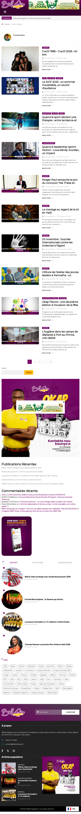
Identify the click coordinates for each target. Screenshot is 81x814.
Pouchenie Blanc (49, 58)
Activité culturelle (50, 298)
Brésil (60, 666)
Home (7, 24)
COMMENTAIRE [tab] (65, 563)
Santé (55, 113)
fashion (53, 675)
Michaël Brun (26, 688)
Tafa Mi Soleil (52, 693)
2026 (5, 666)
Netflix (37, 688)
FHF (5, 679)
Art (44, 78)
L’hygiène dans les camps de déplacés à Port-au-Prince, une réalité (60, 334)
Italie (66, 679)
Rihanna (6, 693)
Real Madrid (67, 688)
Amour (21, 666)
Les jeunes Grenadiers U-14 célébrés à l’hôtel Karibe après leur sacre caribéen (30, 476)
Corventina (29, 670)
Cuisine (15, 675)
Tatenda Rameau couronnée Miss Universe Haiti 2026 (21, 480)
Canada (69, 666)
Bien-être (46, 113)
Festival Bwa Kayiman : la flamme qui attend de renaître (22, 472)
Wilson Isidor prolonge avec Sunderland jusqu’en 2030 (31, 18)
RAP (57, 688)
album (13, 666)
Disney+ (24, 675)
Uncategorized (48, 143)
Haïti (42, 679)
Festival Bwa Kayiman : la (28, 781)
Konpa (33, 684)
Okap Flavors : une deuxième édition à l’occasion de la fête (60, 303)
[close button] (63, 402)
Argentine (31, 666)
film (18, 679)
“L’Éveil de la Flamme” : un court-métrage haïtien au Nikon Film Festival (46, 502)
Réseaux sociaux (38, 693)
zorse (4, 495)
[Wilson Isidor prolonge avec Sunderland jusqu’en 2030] (9, 768)
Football (28, 574)
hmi (48, 679)
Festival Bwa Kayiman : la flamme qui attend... (44, 599)
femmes (62, 675)
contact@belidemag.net (14, 744)
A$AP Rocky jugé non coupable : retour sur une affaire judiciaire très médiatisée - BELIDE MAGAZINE (39, 509)
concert (19, 670)
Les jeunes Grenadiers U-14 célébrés (27, 795)
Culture (51, 78)
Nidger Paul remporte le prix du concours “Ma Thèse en (60, 181)
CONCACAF (7, 670)
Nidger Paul (47, 688)
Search (4, 368)
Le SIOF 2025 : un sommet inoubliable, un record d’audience (58, 85)
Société (45, 47)
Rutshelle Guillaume (20, 693)
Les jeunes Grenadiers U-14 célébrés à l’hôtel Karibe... (48, 622)
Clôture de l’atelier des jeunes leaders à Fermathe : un (60, 274)
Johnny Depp (22, 684)
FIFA (12, 679)
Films (26, 679)
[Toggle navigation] (5, 12)
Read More (46, 69)
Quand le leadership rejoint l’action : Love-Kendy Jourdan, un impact (60, 150)
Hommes (57, 679)
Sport (61, 113)
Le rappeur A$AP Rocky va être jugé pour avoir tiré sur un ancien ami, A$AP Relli (31, 511)
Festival (72, 675)
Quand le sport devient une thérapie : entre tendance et (59, 119)
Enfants (34, 675)
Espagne (43, 675)
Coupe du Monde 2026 (61, 670)
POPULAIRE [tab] (37, 563)
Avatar (41, 666)
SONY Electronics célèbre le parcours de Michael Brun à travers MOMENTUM (36, 495)
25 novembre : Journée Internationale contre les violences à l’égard (57, 242)
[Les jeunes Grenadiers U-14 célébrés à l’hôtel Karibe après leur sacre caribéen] (9, 795)
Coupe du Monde (43, 670)
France (34, 679)
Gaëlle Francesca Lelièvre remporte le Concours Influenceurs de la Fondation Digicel (33, 484)
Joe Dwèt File (8, 684)
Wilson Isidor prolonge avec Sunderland (27, 768)
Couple (6, 675)
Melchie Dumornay (10, 688)
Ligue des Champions (47, 684)
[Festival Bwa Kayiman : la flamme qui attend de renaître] (9, 781)
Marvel (61, 684)
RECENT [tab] (14, 563)
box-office (51, 666)
